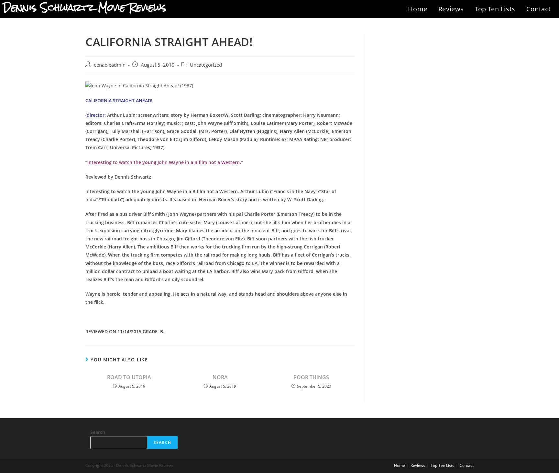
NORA (220, 377)
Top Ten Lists (495, 9)
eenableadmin (110, 65)
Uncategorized (206, 65)
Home (417, 9)
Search (97, 432)
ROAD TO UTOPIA (129, 377)
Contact (538, 9)
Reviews (451, 9)
